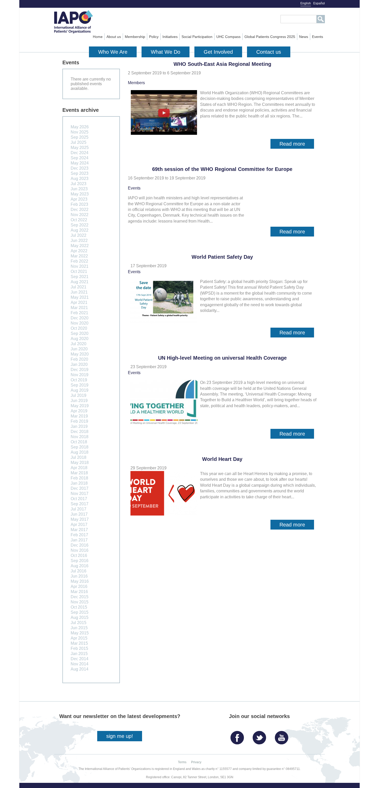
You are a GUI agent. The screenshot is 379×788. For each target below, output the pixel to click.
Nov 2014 (79, 664)
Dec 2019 (79, 369)
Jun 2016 (79, 576)
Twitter (260, 736)
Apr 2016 (79, 586)
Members (136, 83)
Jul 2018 (78, 457)
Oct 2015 (79, 607)
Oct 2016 (79, 555)
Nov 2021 (79, 266)
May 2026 (80, 127)
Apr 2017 (79, 524)
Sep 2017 (79, 504)
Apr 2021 (79, 302)
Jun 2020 (79, 349)
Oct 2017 (79, 499)
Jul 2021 (78, 287)
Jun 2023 (79, 189)
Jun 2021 (79, 292)
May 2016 (80, 581)
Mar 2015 (79, 643)
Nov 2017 (79, 493)
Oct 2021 (79, 271)
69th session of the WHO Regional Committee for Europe (222, 169)
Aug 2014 (79, 669)
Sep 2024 (79, 158)
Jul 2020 (78, 344)
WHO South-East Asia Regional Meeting (222, 64)
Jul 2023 (78, 184)
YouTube (282, 736)
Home (98, 37)
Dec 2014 (79, 659)
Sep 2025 (79, 137)
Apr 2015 (79, 638)
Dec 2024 (79, 153)
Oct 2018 (79, 442)
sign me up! (119, 736)
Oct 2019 (79, 380)
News (303, 37)
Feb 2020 (79, 359)
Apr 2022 (79, 251)
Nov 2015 (79, 602)
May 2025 (80, 147)
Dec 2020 (79, 318)
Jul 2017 (78, 509)
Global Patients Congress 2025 (269, 37)
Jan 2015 (79, 653)
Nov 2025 (79, 132)
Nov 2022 (79, 214)
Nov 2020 (79, 323)
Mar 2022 (79, 256)
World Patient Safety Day (222, 257)
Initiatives (170, 37)
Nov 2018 (79, 437)
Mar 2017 (79, 529)
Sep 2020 (79, 333)
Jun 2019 (79, 400)
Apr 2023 (79, 199)
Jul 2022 (78, 235)
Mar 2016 (79, 591)
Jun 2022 (79, 240)
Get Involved (218, 52)
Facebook (238, 736)
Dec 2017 (79, 488)
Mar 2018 (79, 473)
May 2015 (80, 633)
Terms (182, 762)
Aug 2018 (79, 452)
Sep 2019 (79, 385)
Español (319, 3)
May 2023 (80, 194)
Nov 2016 (79, 550)
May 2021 (80, 297)
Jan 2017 (79, 540)
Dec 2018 (79, 431)
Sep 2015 (79, 612)
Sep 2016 (79, 560)
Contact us (268, 52)
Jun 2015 (79, 628)
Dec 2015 (79, 597)
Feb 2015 (79, 648)
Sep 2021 (79, 276)
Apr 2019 (79, 411)
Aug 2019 (79, 390)
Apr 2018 (79, 468)
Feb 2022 (79, 261)
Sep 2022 (79, 225)
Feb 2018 (79, 478)
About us (113, 37)
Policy (154, 37)
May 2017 (80, 519)
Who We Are (112, 52)
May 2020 (80, 354)
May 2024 (80, 163)
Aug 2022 (79, 230)
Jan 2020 (79, 364)
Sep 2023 (79, 173)
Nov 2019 (79, 375)
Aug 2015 (79, 617)
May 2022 (80, 245)
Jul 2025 (78, 142)
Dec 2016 (79, 545)
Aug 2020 (79, 338)
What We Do (165, 52)
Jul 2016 (78, 571)
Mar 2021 (79, 307)
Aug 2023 (79, 178)
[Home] (83, 21)
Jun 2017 (79, 514)
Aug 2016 (79, 566)
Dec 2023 (79, 168)
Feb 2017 (79, 535)
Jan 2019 (79, 426)
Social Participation (197, 37)
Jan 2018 (79, 483)
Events (317, 37)
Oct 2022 (79, 220)
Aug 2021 (79, 282)
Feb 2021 (79, 313)
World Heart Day (222, 459)
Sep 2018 (79, 447)
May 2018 (80, 462)
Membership (135, 37)
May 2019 (80, 406)
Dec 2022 (79, 209)
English (305, 3)
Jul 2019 (78, 395)
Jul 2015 (78, 622)
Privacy (196, 762)
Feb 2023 (79, 204)
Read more (296, 145)
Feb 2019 (79, 421)
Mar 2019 (79, 416)
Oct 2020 (79, 328)
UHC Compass (228, 37)
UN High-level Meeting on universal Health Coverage (222, 358)
